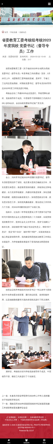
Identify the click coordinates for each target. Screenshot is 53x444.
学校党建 (13, 32)
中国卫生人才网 (11, 419)
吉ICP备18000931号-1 (26, 427)
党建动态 (22, 32)
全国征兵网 (22, 417)
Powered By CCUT (26, 430)
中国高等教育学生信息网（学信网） (34, 419)
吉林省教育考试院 (37, 417)
